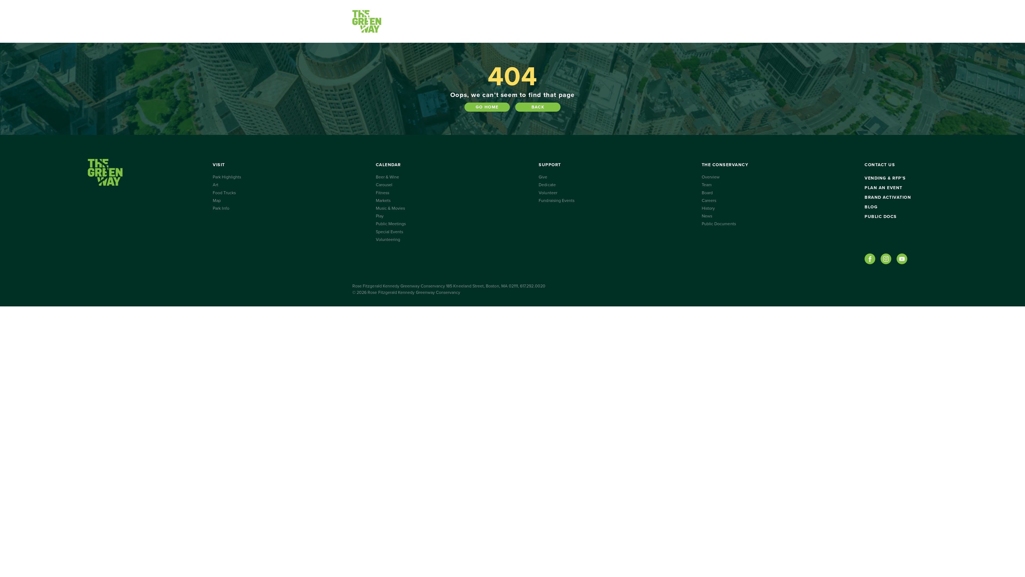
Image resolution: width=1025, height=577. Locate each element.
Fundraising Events (556, 200)
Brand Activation (888, 197)
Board (707, 193)
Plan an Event (883, 187)
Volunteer (548, 193)
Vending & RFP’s (885, 178)
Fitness (382, 193)
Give (543, 177)
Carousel (384, 185)
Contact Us (609, 21)
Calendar (452, 21)
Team (707, 185)
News (707, 216)
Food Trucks (224, 193)
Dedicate (547, 185)
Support (503, 21)
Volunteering (388, 239)
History (708, 208)
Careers (709, 200)
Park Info (221, 208)
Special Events (389, 232)
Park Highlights (227, 177)
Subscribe (646, 21)
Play (380, 216)
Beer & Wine (387, 177)
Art (215, 185)
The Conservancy (563, 21)
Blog (871, 207)
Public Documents (719, 224)
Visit (407, 21)
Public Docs (881, 216)
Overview (711, 177)
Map (217, 200)
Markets (383, 200)
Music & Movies (390, 208)
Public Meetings (391, 224)
